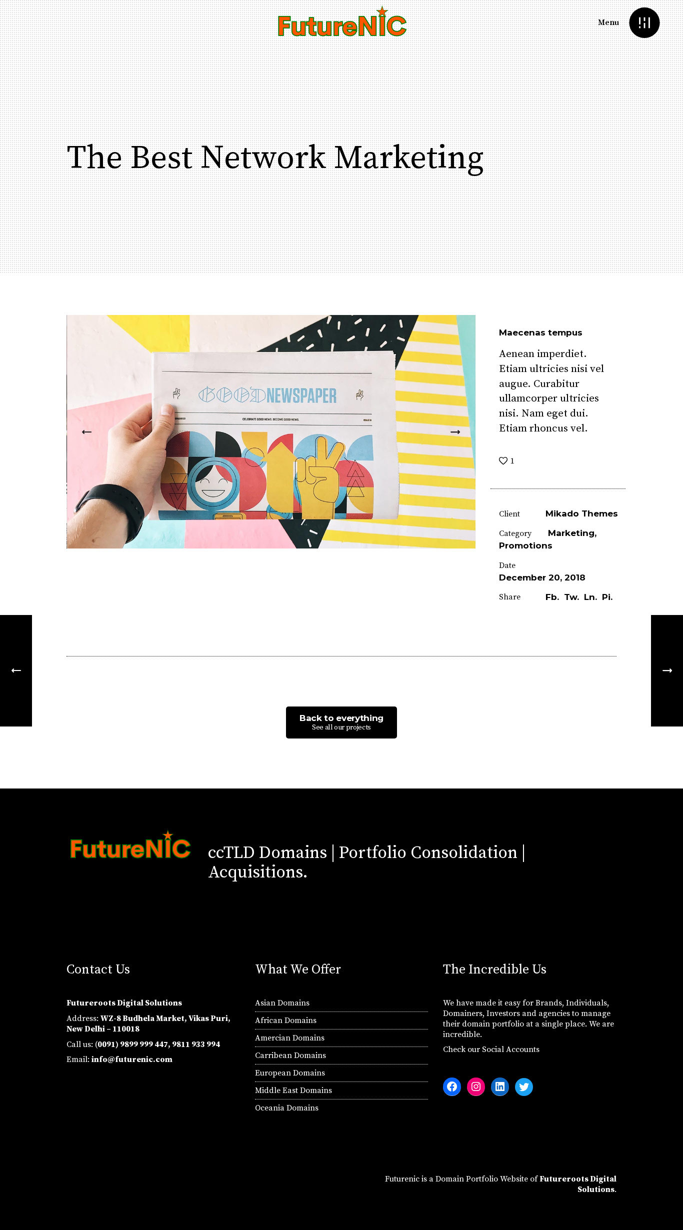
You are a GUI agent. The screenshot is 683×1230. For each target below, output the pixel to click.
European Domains (290, 1073)
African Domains (285, 1021)
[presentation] (87, 432)
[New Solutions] (667, 670)
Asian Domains (282, 1003)
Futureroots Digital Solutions (578, 1184)
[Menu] (644, 22)
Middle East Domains (293, 1091)
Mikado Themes (582, 513)
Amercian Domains (289, 1038)
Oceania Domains (286, 1108)
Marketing (571, 533)
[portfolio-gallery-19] (271, 431)
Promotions (525, 545)
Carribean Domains (290, 1055)
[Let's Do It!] (16, 670)
